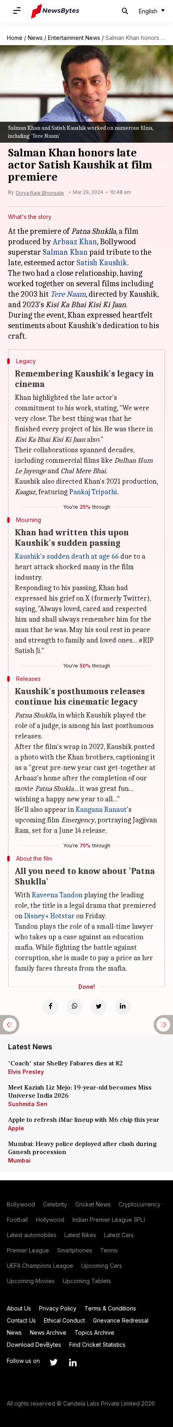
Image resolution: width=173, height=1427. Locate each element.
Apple (16, 1128)
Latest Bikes (80, 1234)
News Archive (48, 1332)
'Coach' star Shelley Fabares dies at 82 (65, 1063)
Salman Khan (65, 252)
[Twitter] (99, 1007)
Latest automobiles (31, 1234)
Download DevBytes (34, 1344)
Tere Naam (68, 294)
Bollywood (21, 1204)
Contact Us (21, 1320)
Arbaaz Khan (75, 241)
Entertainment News (74, 37)
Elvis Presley (26, 1071)
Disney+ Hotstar (49, 916)
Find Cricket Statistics (97, 1344)
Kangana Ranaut (101, 809)
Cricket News (93, 1204)
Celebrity (55, 1204)
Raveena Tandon (57, 895)
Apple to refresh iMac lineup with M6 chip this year (83, 1120)
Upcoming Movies (31, 1280)
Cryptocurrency (140, 1204)
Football (17, 1219)
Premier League (28, 1250)
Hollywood (50, 1219)
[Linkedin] (123, 1007)
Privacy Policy (57, 1308)
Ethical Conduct (64, 1320)
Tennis (109, 1250)
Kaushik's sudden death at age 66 (67, 556)
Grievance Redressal (120, 1320)
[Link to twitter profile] (53, 1362)
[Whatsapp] (74, 1007)
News (35, 37)
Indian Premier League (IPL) (109, 1219)
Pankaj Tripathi (93, 492)
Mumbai (19, 1160)
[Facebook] (50, 1007)
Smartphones (74, 1250)
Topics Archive (94, 1332)
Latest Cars (119, 1234)
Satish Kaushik (101, 262)
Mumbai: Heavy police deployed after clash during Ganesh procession (82, 1148)
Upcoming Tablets (87, 1280)
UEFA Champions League (40, 1265)
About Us (19, 1308)
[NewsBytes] (55, 11)
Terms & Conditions (110, 1308)
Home (15, 37)
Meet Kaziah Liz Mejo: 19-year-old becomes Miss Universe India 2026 (80, 1092)
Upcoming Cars (101, 1265)
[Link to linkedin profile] (72, 1362)
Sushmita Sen (27, 1103)
